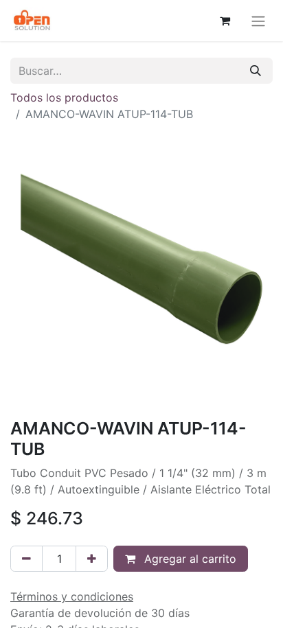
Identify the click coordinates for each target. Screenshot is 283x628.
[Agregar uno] (92, 559)
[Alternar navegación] (258, 20)
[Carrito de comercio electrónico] (224, 20)
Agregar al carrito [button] (188, 559)
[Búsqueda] (255, 71)
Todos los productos (64, 97)
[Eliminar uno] (26, 559)
